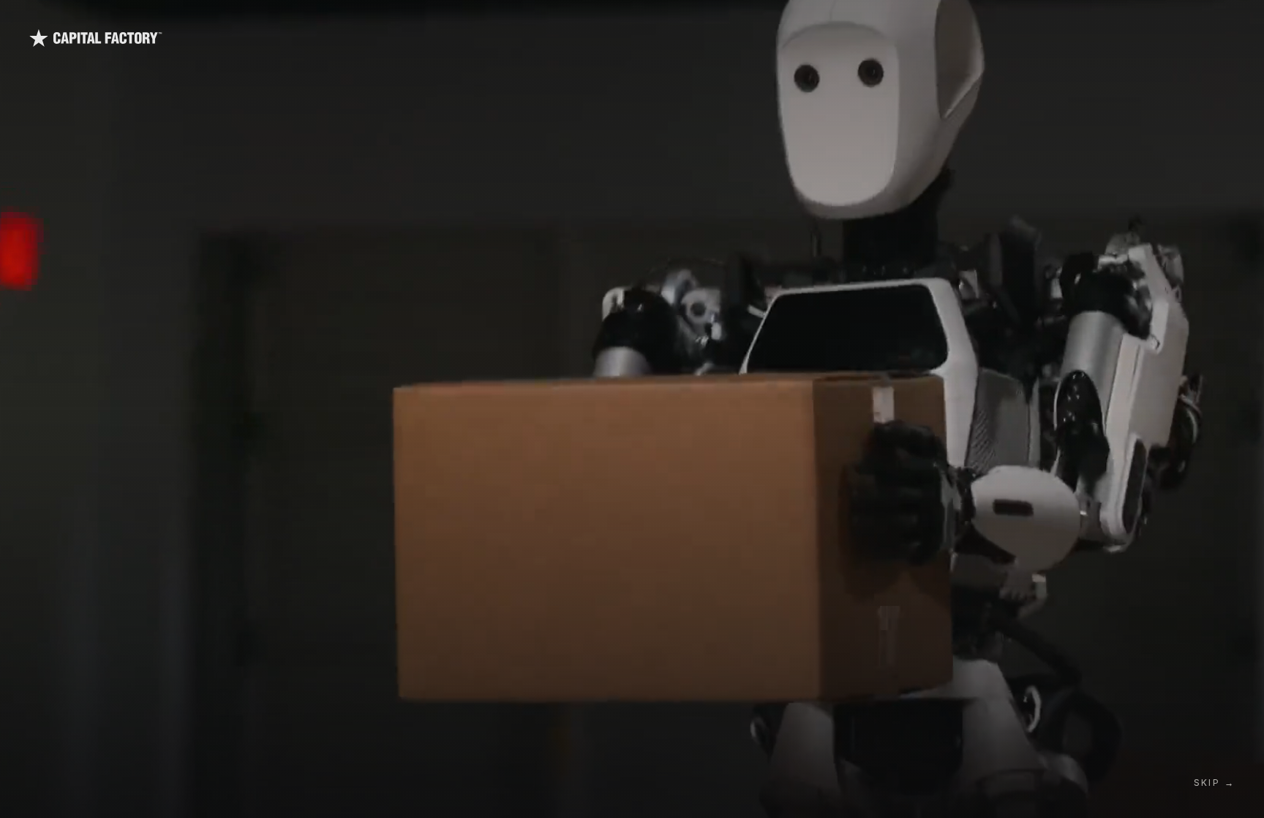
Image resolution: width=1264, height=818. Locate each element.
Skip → (1214, 782)
